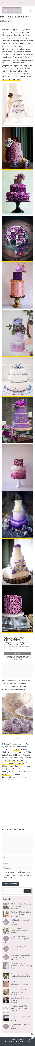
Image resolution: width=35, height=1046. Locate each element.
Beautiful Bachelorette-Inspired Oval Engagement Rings (20, 939)
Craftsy (16, 749)
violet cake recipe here (11, 79)
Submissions (22, 3)
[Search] (27, 891)
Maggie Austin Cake (10, 766)
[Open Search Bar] (26, 10)
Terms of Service (9, 1041)
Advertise (14, 3)
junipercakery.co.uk (10, 777)
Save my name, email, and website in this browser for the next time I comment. (18, 875)
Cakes (12, 21)
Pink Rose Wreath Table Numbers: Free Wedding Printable (19, 1008)
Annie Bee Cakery (15, 758)
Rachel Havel (10, 761)
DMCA (28, 1041)
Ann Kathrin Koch (12, 747)
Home (3, 3)
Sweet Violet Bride (12, 10)
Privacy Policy (20, 1041)
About (8, 3)
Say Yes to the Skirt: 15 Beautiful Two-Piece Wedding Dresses (21, 966)
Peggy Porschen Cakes (13, 744)
